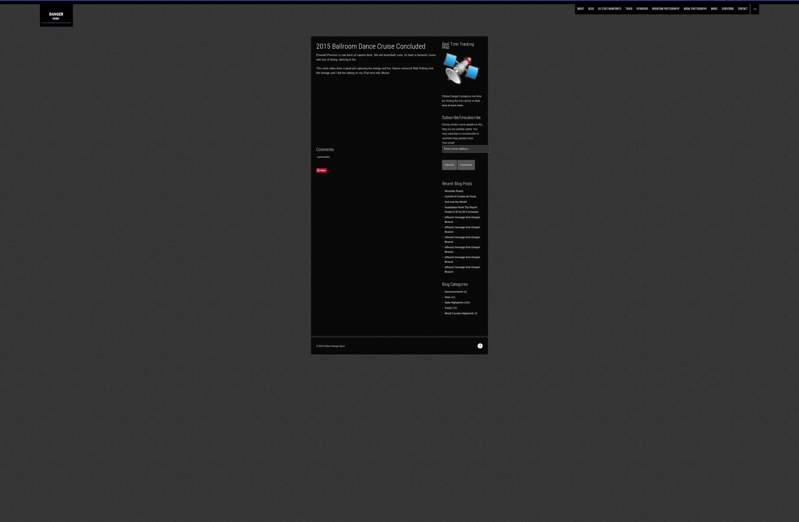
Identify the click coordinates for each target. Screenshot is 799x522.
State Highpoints (454, 302)
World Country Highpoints (459, 313)
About (580, 8)
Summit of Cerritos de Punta (460, 196)
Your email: (448, 142)
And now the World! (456, 201)
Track (628, 8)
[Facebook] (480, 346)
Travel (448, 308)
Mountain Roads (454, 191)
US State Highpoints (609, 8)
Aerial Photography (695, 8)
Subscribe (728, 8)
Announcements (454, 291)
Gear (447, 297)
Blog (591, 8)
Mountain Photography (666, 8)
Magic (714, 8)
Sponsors (642, 8)
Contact (743, 8)
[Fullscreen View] (755, 7)
